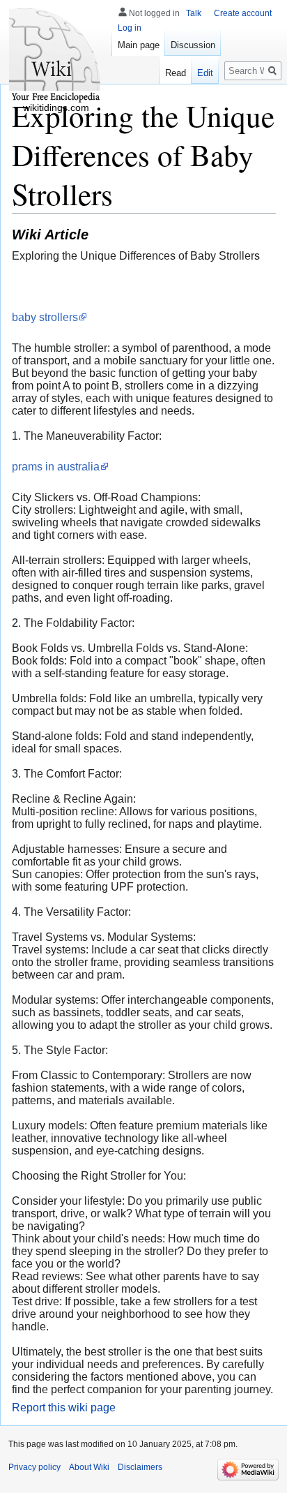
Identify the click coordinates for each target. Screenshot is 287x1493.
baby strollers (45, 317)
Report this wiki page (64, 1407)
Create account (243, 13)
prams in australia (56, 467)
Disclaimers (140, 1467)
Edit (205, 73)
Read (175, 73)
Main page (139, 45)
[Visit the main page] (55, 56)
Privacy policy (34, 1467)
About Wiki (89, 1467)
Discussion (193, 45)
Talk (193, 13)
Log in (129, 28)
